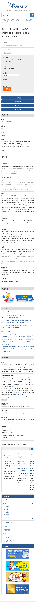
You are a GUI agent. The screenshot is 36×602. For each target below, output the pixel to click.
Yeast (5, 42)
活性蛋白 (7, 512)
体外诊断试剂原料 (8, 541)
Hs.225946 (11, 437)
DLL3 (13, 19)
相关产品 (18, 105)
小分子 (5, 526)
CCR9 (3, 128)
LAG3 (31, 19)
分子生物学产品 (8, 522)
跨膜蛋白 (7, 515)
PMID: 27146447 (26, 380)
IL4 (23, 19)
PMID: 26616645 (12, 386)
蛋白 (4, 504)
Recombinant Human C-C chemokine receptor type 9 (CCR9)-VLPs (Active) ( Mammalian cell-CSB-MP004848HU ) (18, 342)
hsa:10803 (9, 433)
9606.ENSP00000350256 (16, 435)
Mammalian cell (9, 53)
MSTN (5, 21)
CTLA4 (8, 19)
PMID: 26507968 (18, 394)
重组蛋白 (7, 509)
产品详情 (18, 98)
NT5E (17, 21)
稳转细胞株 (6, 530)
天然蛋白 (7, 506)
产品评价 (18, 101)
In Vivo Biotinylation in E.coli (13, 46)
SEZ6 (22, 21)
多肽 (4, 533)
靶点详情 (18, 109)
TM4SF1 (28, 21)
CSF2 (3, 19)
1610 (8, 428)
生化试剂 (6, 537)
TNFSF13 (4, 23)
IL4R (27, 19)
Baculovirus (7, 49)
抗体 (4, 518)
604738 (8, 430)
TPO (10, 23)
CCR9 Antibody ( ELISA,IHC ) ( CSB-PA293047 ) (17, 322)
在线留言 (7, 89)
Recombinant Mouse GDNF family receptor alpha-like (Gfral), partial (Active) (22, 466)
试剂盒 (5, 500)
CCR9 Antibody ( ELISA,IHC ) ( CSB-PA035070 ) (17, 320)
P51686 (4, 135)
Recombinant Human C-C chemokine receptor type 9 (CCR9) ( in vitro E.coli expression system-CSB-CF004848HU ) (18, 349)
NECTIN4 (11, 21)
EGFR (18, 19)
